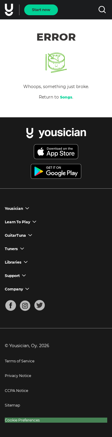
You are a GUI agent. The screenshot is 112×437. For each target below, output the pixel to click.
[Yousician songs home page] (9, 10)
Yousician (14, 208)
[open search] (102, 9)
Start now (41, 9)
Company (14, 289)
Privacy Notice (18, 375)
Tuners (11, 249)
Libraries (13, 262)
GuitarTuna (15, 235)
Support (12, 275)
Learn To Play (17, 222)
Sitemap (12, 405)
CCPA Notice (16, 390)
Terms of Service (19, 361)
